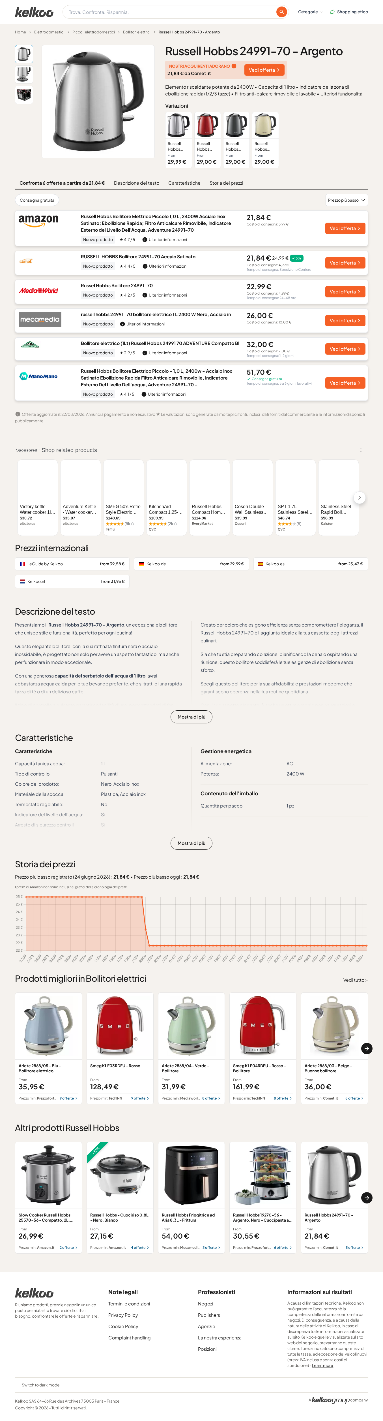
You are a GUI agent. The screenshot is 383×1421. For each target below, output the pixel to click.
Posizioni (207, 1349)
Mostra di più (191, 717)
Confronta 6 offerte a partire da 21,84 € (62, 183)
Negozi (205, 1304)
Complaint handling (129, 1338)
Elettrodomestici (49, 32)
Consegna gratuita (37, 200)
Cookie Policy (123, 1326)
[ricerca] (281, 12)
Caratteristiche (184, 183)
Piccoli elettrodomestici (93, 32)
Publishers (209, 1315)
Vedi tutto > (355, 980)
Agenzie (206, 1326)
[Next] (367, 1048)
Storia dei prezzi (226, 183)
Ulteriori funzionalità (341, 94)
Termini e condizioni (129, 1304)
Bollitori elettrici (136, 32)
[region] (266, 140)
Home (20, 32)
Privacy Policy (123, 1315)
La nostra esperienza (220, 1338)
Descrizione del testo (136, 183)
